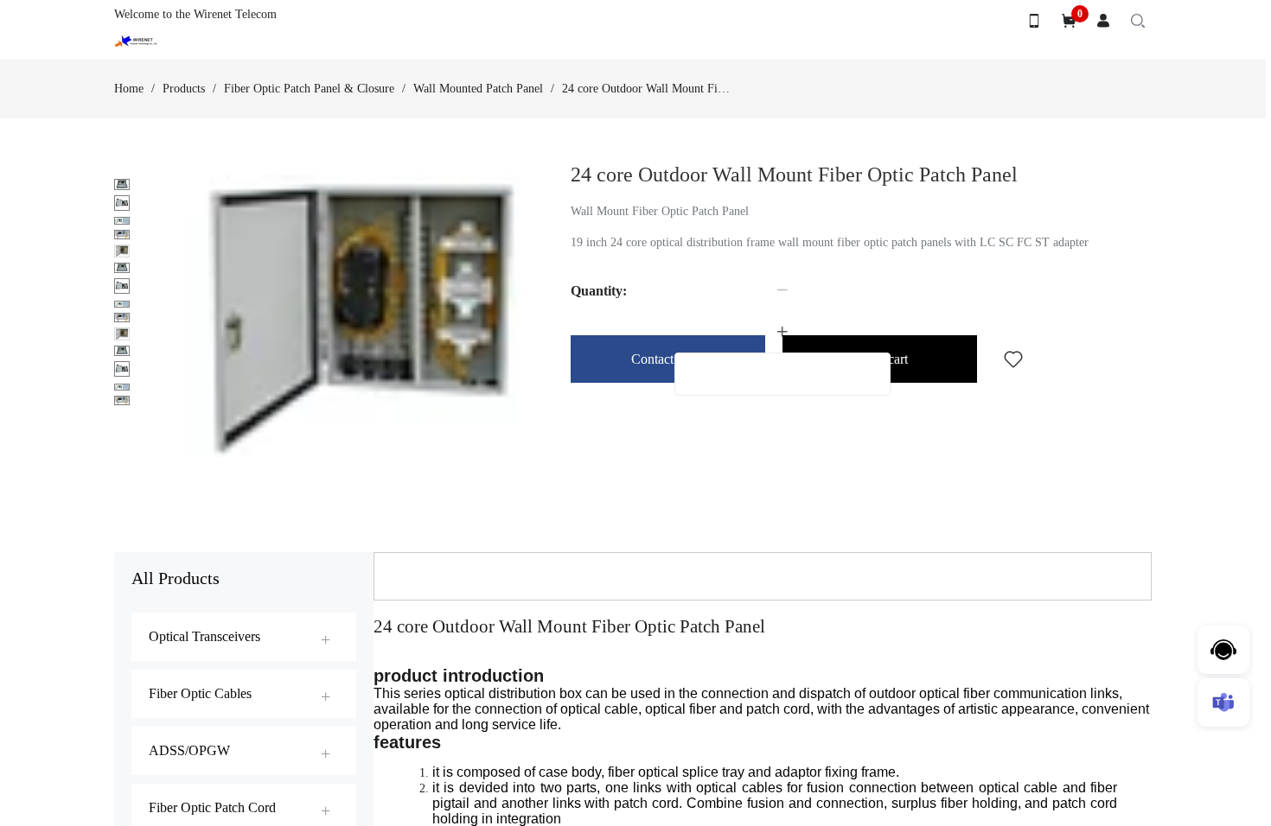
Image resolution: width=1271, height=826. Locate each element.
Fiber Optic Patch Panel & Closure (309, 88)
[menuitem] (243, 637)
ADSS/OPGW (189, 750)
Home (129, 88)
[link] (129, 89)
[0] (1069, 21)
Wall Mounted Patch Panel (478, 88)
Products (184, 88)
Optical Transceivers (204, 636)
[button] (782, 290)
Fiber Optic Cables (200, 693)
